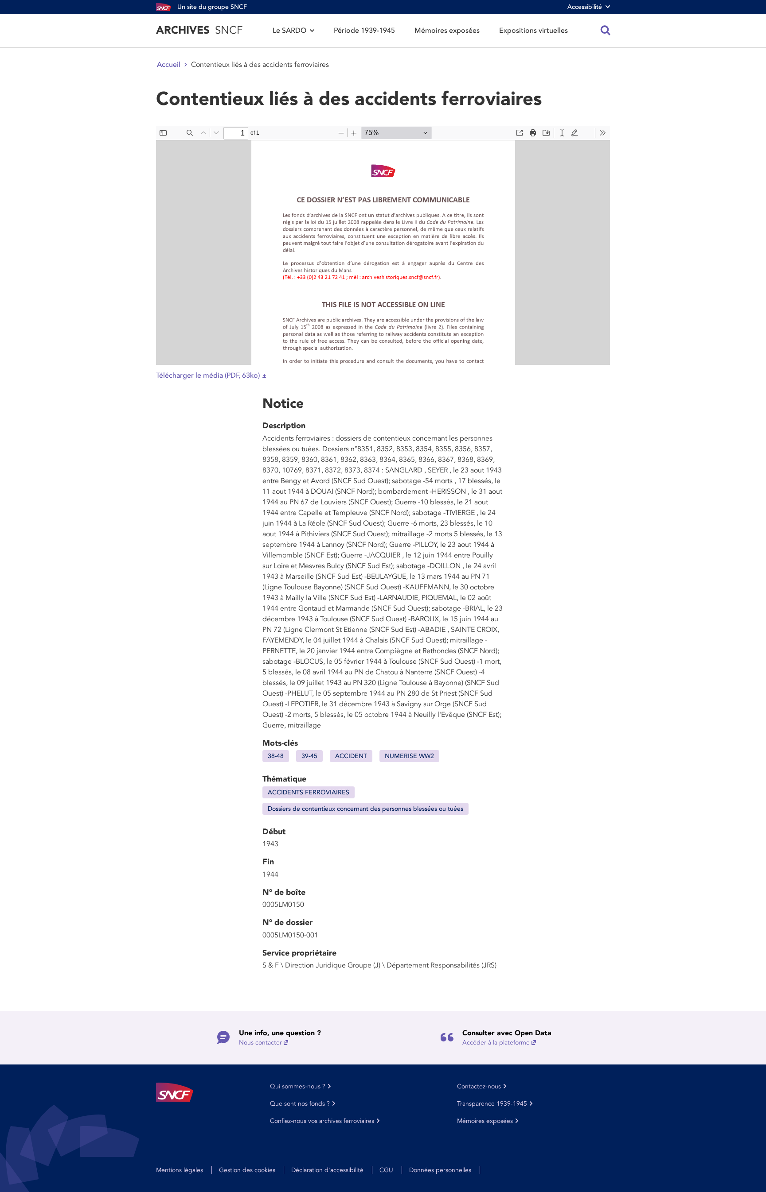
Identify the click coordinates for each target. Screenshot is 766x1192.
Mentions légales (179, 1170)
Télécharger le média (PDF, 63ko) (208, 375)
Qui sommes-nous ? (297, 1086)
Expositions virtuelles (533, 30)
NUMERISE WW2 (409, 756)
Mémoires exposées (447, 30)
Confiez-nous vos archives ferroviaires (322, 1121)
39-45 (309, 756)
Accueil (168, 64)
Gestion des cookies (247, 1170)
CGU (386, 1170)
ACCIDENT (351, 756)
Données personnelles (440, 1170)
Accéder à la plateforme (496, 1042)
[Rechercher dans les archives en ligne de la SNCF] (605, 30)
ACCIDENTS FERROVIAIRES (308, 792)
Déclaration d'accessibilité (327, 1170)
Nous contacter (260, 1042)
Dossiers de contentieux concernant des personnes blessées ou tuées (365, 809)
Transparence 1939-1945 (492, 1103)
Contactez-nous (479, 1086)
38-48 (276, 756)
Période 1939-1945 (364, 30)
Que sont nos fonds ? (300, 1103)
